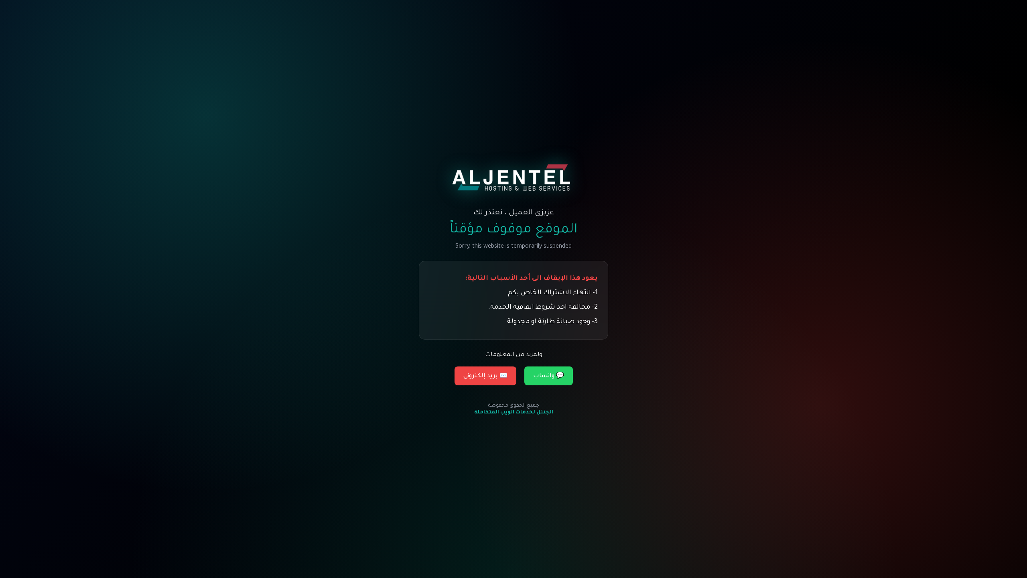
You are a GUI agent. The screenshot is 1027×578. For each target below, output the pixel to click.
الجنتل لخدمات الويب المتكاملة (513, 412)
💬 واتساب (548, 376)
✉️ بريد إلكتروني (485, 376)
